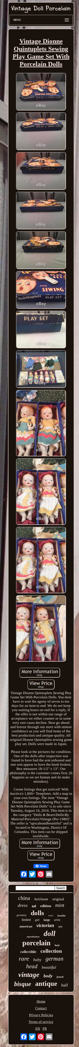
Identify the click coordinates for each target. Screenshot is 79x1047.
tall (34, 906)
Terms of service (41, 1022)
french (60, 976)
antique (46, 983)
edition (45, 906)
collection (51, 951)
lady (60, 926)
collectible (28, 952)
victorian (45, 925)
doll (49, 933)
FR (45, 1029)
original (58, 899)
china (24, 898)
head (31, 966)
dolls (37, 913)
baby (37, 959)
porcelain (36, 943)
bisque (22, 983)
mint (59, 905)
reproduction (33, 936)
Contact (41, 1008)
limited (26, 920)
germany (22, 915)
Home (41, 1001)
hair (57, 945)
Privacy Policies (41, 1015)
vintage (28, 974)
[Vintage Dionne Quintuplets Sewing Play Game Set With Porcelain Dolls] (41, 92)
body (48, 975)
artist (57, 920)
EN (37, 1029)
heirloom (41, 899)
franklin (62, 915)
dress (23, 905)
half (64, 985)
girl (37, 920)
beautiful (49, 967)
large (47, 920)
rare (24, 958)
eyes (50, 916)
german (54, 958)
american (26, 926)
